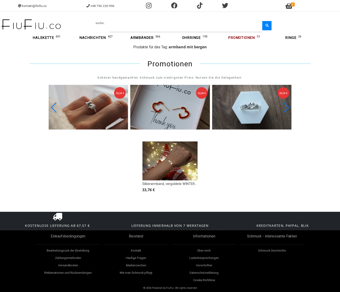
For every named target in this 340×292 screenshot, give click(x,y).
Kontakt (136, 250)
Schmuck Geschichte (272, 250)
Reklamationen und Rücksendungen (68, 272)
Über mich (204, 250)
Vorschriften (204, 265)
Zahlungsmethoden (68, 258)
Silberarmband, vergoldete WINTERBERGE (173, 184)
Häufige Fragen (136, 258)
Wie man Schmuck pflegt (136, 272)
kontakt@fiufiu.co (34, 6)
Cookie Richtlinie (204, 280)
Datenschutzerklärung (204, 272)
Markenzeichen (136, 265)
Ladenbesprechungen (204, 258)
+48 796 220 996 (102, 6)
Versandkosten (68, 265)
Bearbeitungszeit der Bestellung (68, 250)
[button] (286, 107)
